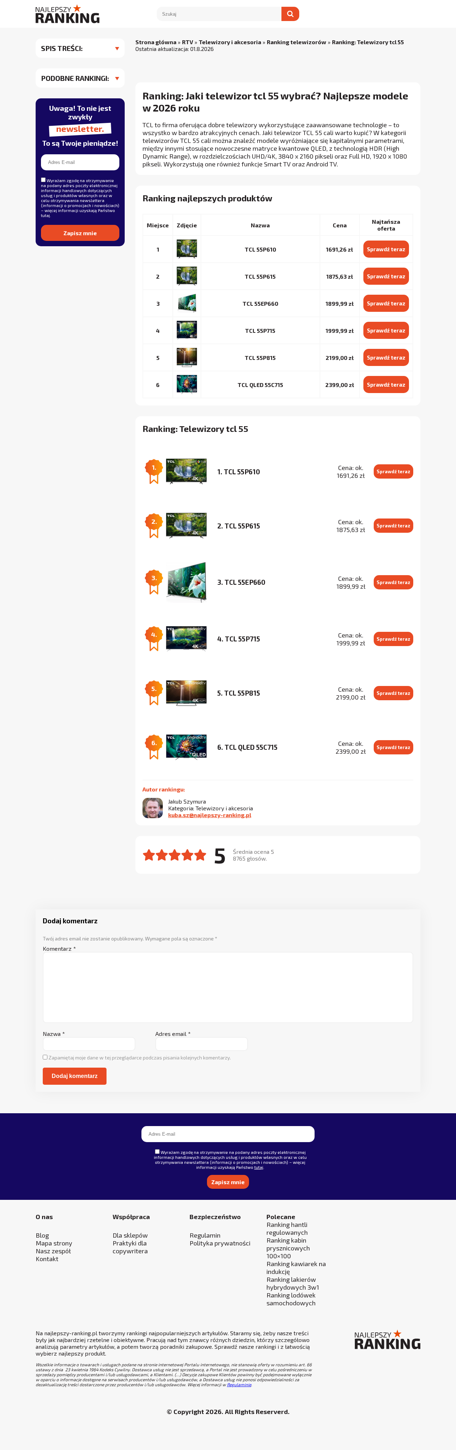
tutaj (153, 807)
